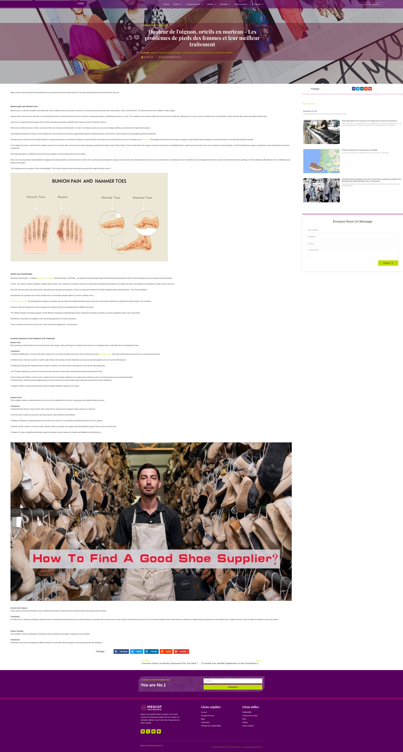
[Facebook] (159, 731)
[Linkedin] (143, 731)
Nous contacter (241, 4)
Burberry (50, 278)
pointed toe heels (105, 354)
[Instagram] (148, 731)
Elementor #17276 (310, 111)
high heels (146, 139)
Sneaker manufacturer (19, 301)
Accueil (166, 4)
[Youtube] (153, 731)
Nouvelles (224, 4)
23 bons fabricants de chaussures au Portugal (359, 150)
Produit (176, 4)
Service (210, 4)
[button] (121, 651)
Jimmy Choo (41, 278)
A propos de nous (193, 4)
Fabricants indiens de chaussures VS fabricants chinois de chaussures (369, 121)
